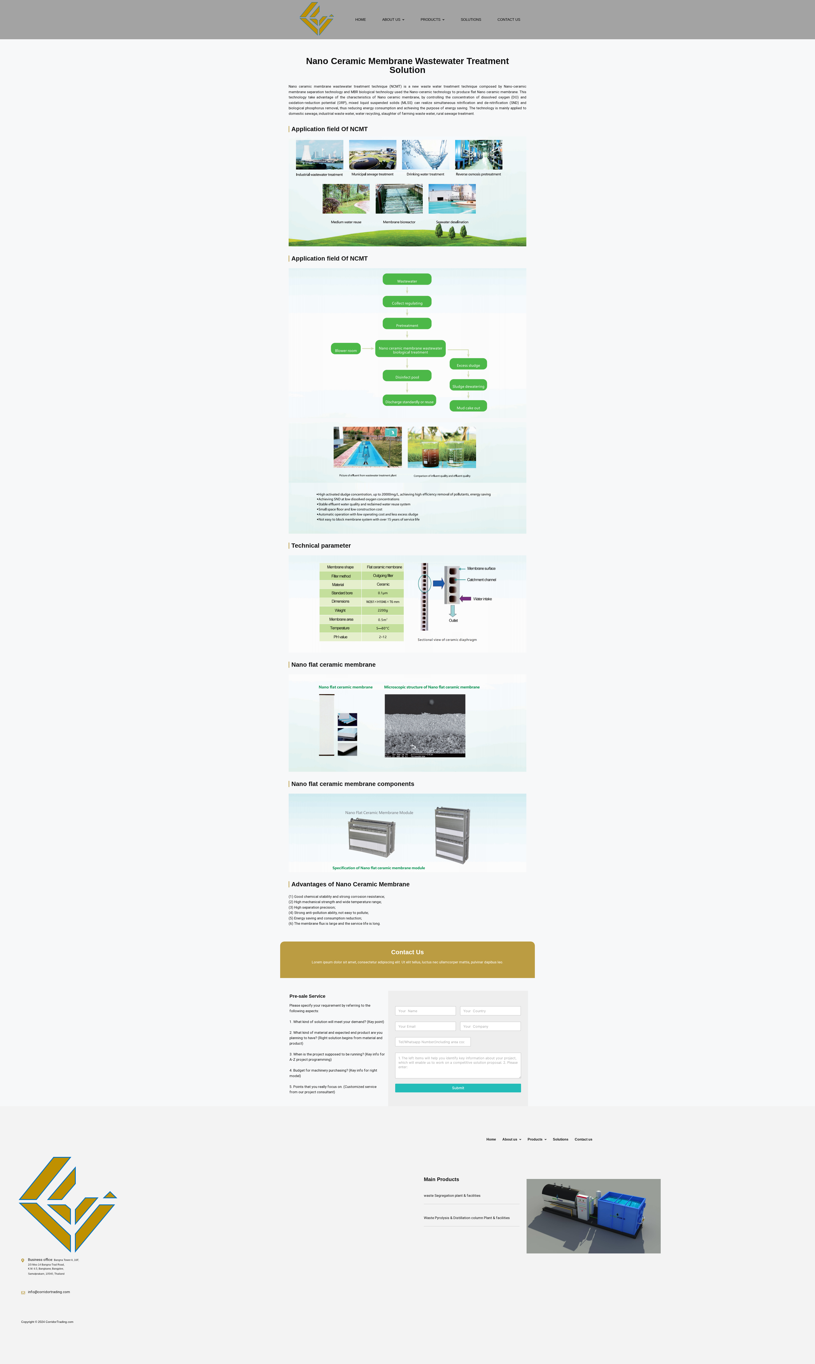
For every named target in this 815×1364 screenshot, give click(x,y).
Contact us (508, 20)
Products (430, 20)
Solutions (471, 20)
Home (360, 20)
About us (391, 20)
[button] (393, 20)
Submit (458, 1088)
